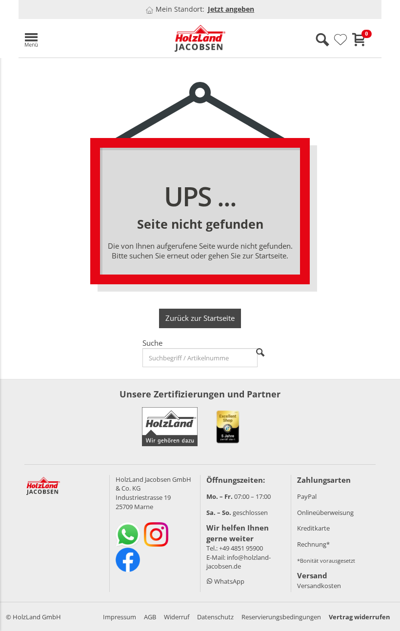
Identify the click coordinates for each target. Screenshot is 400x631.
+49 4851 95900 (241, 548)
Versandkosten (319, 585)
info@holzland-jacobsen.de (238, 562)
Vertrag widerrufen (359, 616)
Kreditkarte (313, 528)
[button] (77, 38)
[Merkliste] (340, 40)
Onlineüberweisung (325, 512)
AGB (150, 616)
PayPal (307, 496)
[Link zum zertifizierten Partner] (227, 426)
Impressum (119, 616)
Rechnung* (313, 544)
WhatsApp (228, 581)
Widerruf (176, 616)
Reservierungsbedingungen (281, 616)
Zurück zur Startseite (200, 318)
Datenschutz (215, 616)
